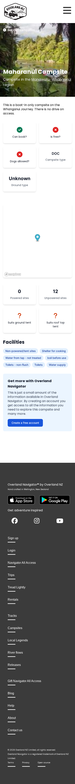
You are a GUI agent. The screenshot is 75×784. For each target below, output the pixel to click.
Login (11, 550)
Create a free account (25, 422)
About (12, 717)
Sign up (13, 538)
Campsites (15, 628)
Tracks (12, 615)
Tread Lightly (16, 587)
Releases (14, 664)
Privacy (25, 762)
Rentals (13, 599)
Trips (11, 575)
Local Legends (18, 640)
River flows (15, 652)
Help (11, 705)
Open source (44, 762)
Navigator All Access (22, 562)
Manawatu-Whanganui (51, 79)
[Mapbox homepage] (12, 274)
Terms (11, 762)
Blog (11, 693)
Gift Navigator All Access (24, 681)
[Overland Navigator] (9, 11)
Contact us (15, 730)
